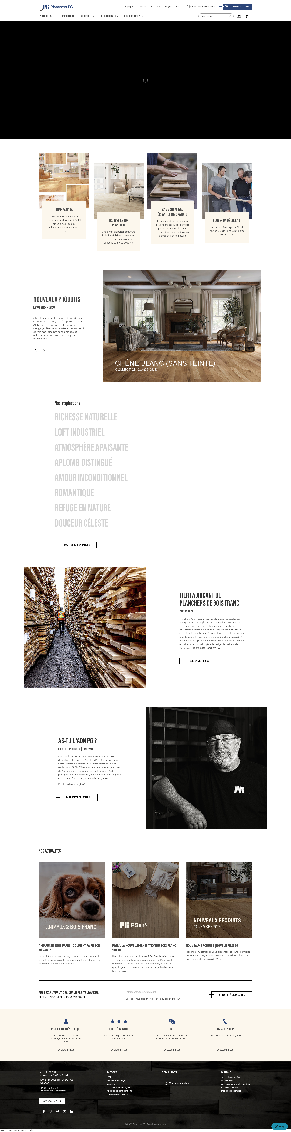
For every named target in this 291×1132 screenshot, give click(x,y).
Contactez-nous (52, 1101)
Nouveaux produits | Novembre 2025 (212, 946)
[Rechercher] (231, 16)
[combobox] (216, 16)
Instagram (50, 1111)
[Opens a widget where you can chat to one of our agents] (279, 1126)
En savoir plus (66, 1050)
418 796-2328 (50, 1072)
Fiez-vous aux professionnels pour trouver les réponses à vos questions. (172, 1037)
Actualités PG (227, 1080)
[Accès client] (239, 16)
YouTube (64, 1111)
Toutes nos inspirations (77, 545)
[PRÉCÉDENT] (36, 350)
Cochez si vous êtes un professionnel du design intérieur (153, 999)
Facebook (43, 1111)
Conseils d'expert (229, 1087)
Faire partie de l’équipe (78, 797)
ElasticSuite (28, 1130)
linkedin (71, 1111)
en (177, 7)
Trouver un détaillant (179, 1083)
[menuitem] (129, 7)
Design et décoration (231, 1090)
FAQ (172, 1030)
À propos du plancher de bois (235, 1083)
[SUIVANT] (43, 350)
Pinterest (57, 1111)
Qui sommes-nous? (199, 661)
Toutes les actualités (230, 1076)
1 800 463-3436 (60, 1074)
